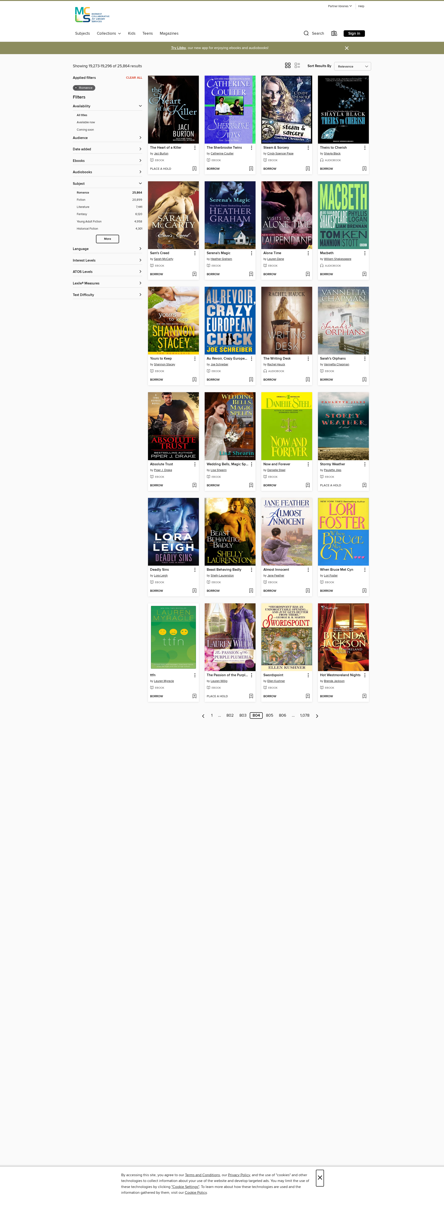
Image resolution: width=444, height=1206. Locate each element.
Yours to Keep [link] (161, 359)
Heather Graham (221, 259)
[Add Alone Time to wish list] (308, 274)
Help (361, 6)
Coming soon (85, 130)
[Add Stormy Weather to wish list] (364, 486)
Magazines (169, 33)
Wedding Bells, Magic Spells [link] (228, 464)
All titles (82, 115)
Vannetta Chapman (336, 364)
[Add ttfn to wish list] (194, 697)
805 (269, 715)
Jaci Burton (161, 153)
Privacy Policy (239, 1175)
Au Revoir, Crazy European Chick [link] (228, 359)
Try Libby (178, 48)
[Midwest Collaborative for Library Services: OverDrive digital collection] (92, 16)
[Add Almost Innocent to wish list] (308, 591)
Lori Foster (331, 575)
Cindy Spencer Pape (280, 153)
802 (230, 715)
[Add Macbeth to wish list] (364, 274)
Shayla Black (332, 153)
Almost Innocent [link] (276, 570)
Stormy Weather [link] (332, 464)
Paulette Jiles (332, 470)
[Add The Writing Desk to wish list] (308, 380)
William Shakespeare (337, 259)
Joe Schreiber (219, 364)
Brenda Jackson (334, 681)
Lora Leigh (161, 575)
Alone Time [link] (272, 253)
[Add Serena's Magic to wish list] (251, 274)
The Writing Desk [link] (277, 359)
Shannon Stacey (164, 364)
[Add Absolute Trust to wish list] (194, 486)
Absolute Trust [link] (161, 464)
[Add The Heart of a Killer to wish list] (194, 169)
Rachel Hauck (276, 364)
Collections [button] (107, 33)
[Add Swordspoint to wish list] (308, 697)
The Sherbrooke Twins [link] (224, 148)
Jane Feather (275, 575)
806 (282, 715)
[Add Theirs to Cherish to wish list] (364, 169)
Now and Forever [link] (276, 464)
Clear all (134, 78)
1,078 (304, 715)
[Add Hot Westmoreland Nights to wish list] (364, 697)
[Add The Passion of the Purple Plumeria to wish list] (251, 697)
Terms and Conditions (202, 1175)
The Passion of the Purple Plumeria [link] (228, 675)
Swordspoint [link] (273, 675)
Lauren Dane (275, 259)
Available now (86, 122)
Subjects (82, 33)
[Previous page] (203, 715)
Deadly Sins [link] (159, 570)
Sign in (354, 33)
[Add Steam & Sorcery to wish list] (308, 169)
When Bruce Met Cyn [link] (336, 570)
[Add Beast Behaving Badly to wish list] (251, 591)
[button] (340, 6)
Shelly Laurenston (222, 575)
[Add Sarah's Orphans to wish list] (364, 380)
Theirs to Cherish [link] (333, 148)
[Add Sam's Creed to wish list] (194, 274)
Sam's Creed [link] (159, 253)
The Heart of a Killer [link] (165, 148)
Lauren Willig (219, 681)
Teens (147, 33)
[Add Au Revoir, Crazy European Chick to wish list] (251, 380)
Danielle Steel (276, 470)
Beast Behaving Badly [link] (224, 570)
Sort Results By (319, 66)
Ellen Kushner (276, 681)
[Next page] (317, 715)
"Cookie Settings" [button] (185, 1186)
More (107, 239)
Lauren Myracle (164, 681)
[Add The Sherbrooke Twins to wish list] (251, 169)
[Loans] (334, 34)
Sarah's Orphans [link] (333, 359)
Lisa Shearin (219, 470)
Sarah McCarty (163, 259)
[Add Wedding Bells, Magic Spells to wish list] (251, 486)
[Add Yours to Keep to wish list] (194, 380)
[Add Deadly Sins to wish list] (194, 591)
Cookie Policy (196, 1192)
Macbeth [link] (327, 253)
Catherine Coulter (222, 153)
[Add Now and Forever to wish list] (308, 486)
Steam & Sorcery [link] (276, 148)
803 (243, 715)
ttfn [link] (153, 675)
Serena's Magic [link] (218, 253)
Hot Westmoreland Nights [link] (340, 675)
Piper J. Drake (163, 470)
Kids (132, 33)
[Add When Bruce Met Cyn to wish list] (364, 591)
